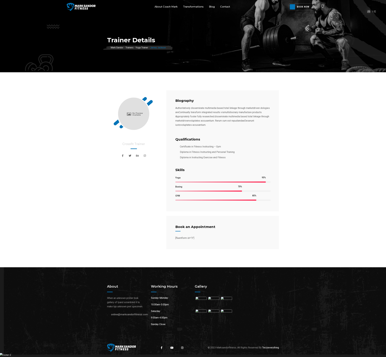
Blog (212, 6)
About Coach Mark (166, 6)
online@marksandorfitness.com (129, 314)
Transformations (193, 6)
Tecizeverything (270, 347)
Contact (225, 6)
